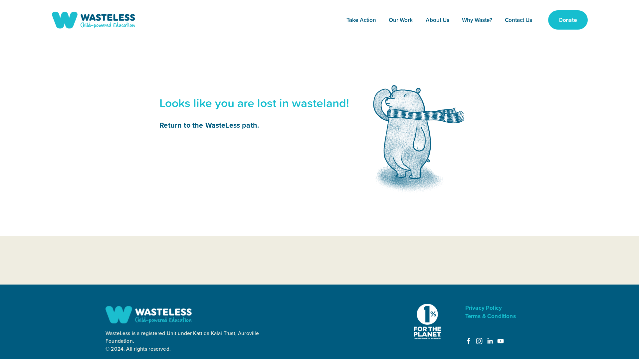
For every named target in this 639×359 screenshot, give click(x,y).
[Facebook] (468, 341)
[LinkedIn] (490, 341)
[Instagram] (479, 341)
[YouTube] (500, 341)
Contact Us (518, 20)
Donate (568, 20)
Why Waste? (477, 20)
